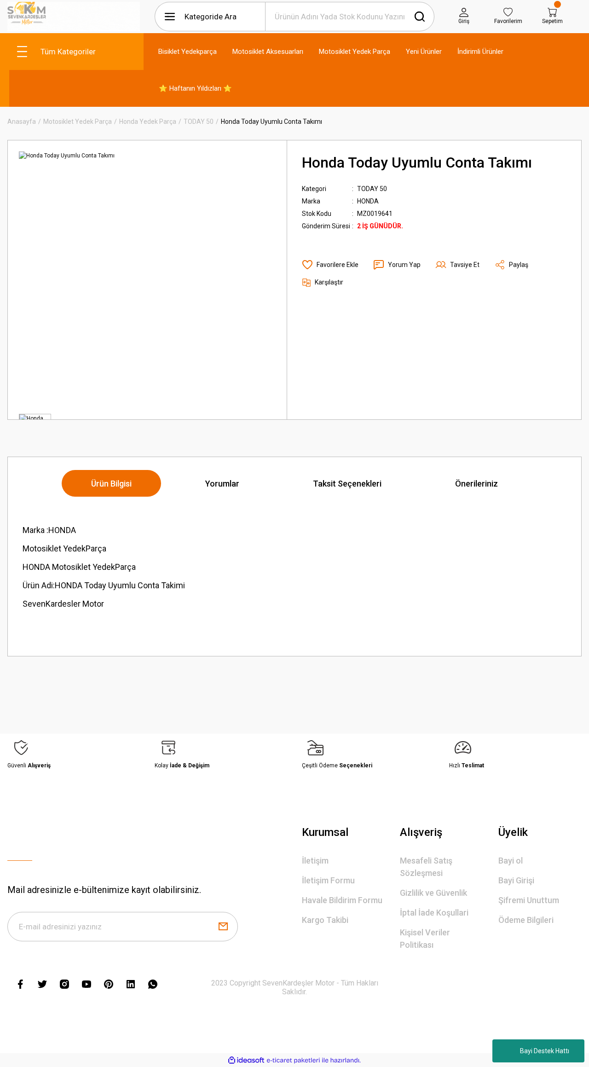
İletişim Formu (328, 880)
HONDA (368, 201)
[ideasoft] (246, 1060)
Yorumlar (222, 483)
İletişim (315, 860)
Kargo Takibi (325, 920)
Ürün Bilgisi (111, 483)
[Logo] (73, 16)
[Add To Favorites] (330, 264)
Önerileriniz (476, 483)
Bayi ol (510, 860)
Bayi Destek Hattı (544, 1051)
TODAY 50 (372, 188)
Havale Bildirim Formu (342, 900)
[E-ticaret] (293, 1060)
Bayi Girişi (516, 880)
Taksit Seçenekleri (347, 483)
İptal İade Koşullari (434, 912)
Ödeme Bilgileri (526, 920)
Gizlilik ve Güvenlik (433, 893)
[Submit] (223, 926)
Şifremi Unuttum (528, 900)
